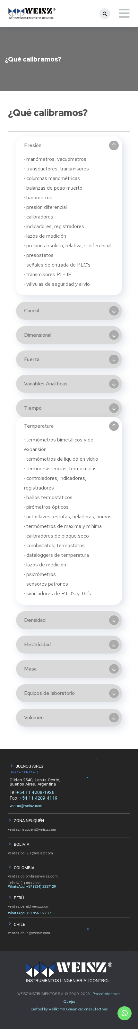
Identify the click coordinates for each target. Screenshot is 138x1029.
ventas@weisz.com (26, 806)
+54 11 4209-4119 (39, 798)
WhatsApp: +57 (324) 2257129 (32, 887)
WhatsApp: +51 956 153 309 (30, 913)
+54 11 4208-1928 (35, 792)
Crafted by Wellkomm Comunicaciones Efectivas (69, 1009)
